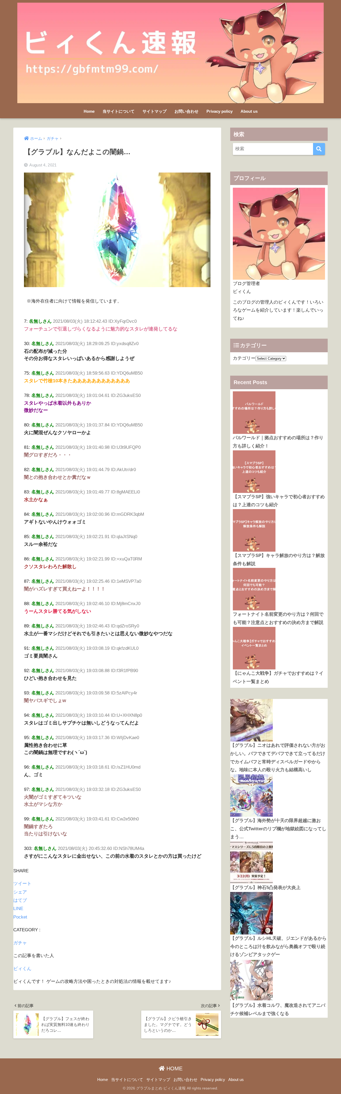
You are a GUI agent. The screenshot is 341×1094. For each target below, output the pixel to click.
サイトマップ (155, 111)
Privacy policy (219, 111)
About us (249, 111)
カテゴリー (244, 358)
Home (89, 111)
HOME (173, 1068)
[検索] (319, 149)
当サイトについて (119, 111)
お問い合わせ (186, 111)
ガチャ (20, 942)
